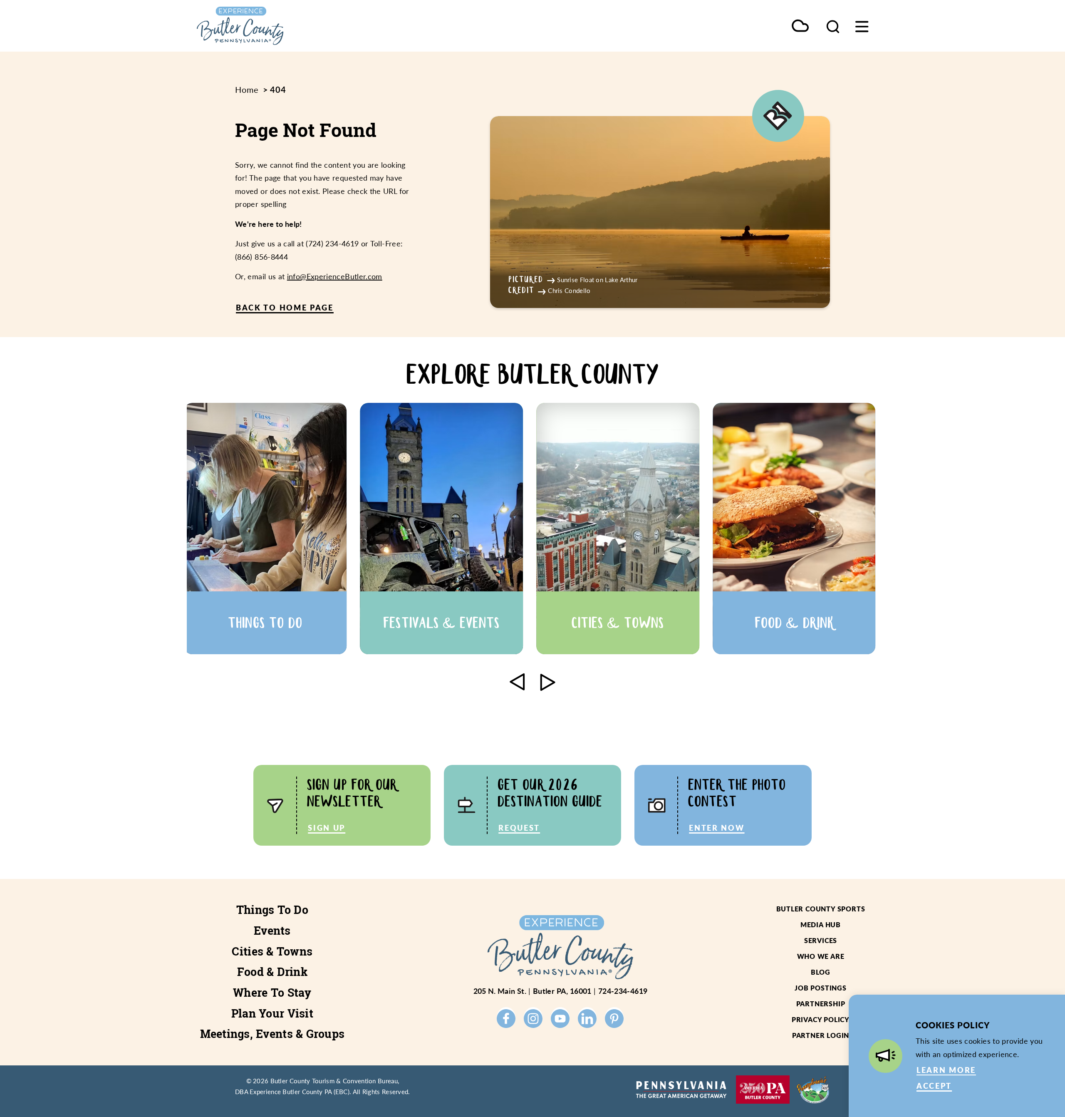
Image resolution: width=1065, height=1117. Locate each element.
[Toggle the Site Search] (833, 26)
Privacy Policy (821, 1019)
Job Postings (821, 988)
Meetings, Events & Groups (272, 1033)
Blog (820, 972)
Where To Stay (272, 992)
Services (820, 940)
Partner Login (820, 1035)
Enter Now (716, 827)
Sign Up (326, 827)
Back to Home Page (285, 307)
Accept (934, 1085)
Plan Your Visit (272, 1013)
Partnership (820, 1003)
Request (519, 827)
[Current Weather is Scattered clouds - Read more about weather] (800, 26)
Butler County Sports (820, 908)
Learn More (946, 1070)
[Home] (279, 26)
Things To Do (272, 909)
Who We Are (821, 956)
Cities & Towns (272, 951)
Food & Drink (272, 971)
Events (272, 930)
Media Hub (820, 924)
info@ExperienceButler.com (334, 276)
